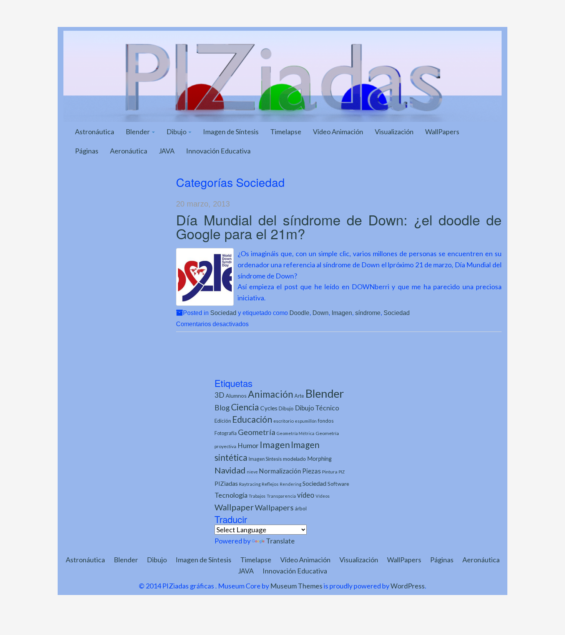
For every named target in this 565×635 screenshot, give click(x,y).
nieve (252, 471)
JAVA (166, 151)
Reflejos (270, 484)
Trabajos (257, 495)
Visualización (394, 131)
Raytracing (250, 484)
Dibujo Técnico (317, 408)
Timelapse (285, 131)
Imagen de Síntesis (231, 131)
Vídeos (323, 495)
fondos (326, 421)
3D (219, 394)
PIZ (342, 471)
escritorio (283, 421)
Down (320, 312)
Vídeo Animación (338, 131)
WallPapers (442, 131)
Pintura (329, 472)
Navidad (230, 470)
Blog (222, 407)
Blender (138, 131)
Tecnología (231, 495)
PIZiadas (226, 483)
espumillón (306, 420)
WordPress (408, 586)
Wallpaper (234, 507)
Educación (252, 419)
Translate (280, 541)
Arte (299, 396)
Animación (270, 394)
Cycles (269, 408)
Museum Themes (296, 586)
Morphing (319, 458)
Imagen (342, 312)
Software (338, 483)
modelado (294, 458)
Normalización (280, 471)
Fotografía (225, 433)
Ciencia (245, 407)
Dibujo (177, 131)
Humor (248, 446)
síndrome (368, 312)
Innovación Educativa (218, 151)
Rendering (290, 484)
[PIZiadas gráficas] (282, 75)
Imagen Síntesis (265, 459)
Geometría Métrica (295, 433)
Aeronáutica (128, 151)
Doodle (299, 312)
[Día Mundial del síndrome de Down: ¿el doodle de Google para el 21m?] (205, 277)
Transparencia (281, 495)
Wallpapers (274, 507)
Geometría (256, 432)
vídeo (305, 495)
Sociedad (223, 312)
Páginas (86, 151)
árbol (301, 508)
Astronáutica (94, 131)
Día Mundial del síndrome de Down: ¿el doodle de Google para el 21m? (339, 226)
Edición (222, 421)
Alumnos (236, 395)
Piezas (311, 471)
